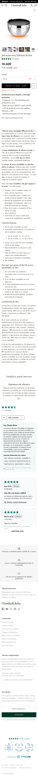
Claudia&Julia (10, 774)
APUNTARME (19, 715)
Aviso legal (5, 765)
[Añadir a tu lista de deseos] (34, 85)
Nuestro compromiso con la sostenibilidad (18, 680)
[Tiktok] (19, 609)
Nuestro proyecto (8, 622)
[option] (19, 27)
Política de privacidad (25, 768)
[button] (7, 59)
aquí (18, 398)
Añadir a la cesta (15, 86)
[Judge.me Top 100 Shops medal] (29, 747)
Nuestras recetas (7, 625)
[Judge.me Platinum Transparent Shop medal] (19, 747)
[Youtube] (7, 609)
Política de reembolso (9, 639)
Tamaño (4, 74)
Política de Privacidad (28, 720)
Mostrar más (17, 531)
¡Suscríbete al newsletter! (10, 629)
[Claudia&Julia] (19, 5)
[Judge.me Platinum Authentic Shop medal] (9, 747)
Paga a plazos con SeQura (11, 635)
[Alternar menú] (2, 5)
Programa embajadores (9, 632)
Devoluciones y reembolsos (9, 768)
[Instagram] (11, 609)
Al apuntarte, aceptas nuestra (20, 720)
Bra (22, 118)
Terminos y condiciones (16, 765)
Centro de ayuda (7, 645)
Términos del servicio (9, 642)
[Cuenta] (31, 5)
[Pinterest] (15, 609)
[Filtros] (4, 417)
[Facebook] (3, 609)
